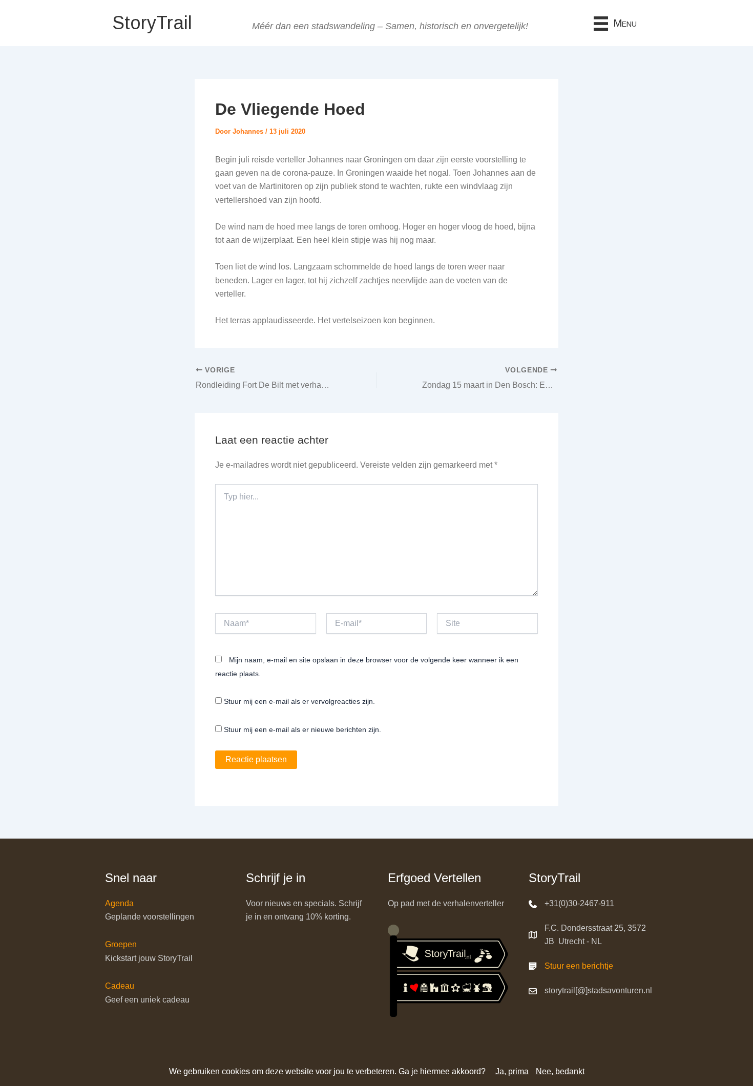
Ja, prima (512, 1071)
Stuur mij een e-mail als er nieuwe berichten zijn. (302, 729)
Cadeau (119, 985)
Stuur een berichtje (579, 966)
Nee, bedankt (560, 1071)
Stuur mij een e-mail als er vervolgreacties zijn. (299, 701)
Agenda (119, 903)
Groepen (121, 944)
